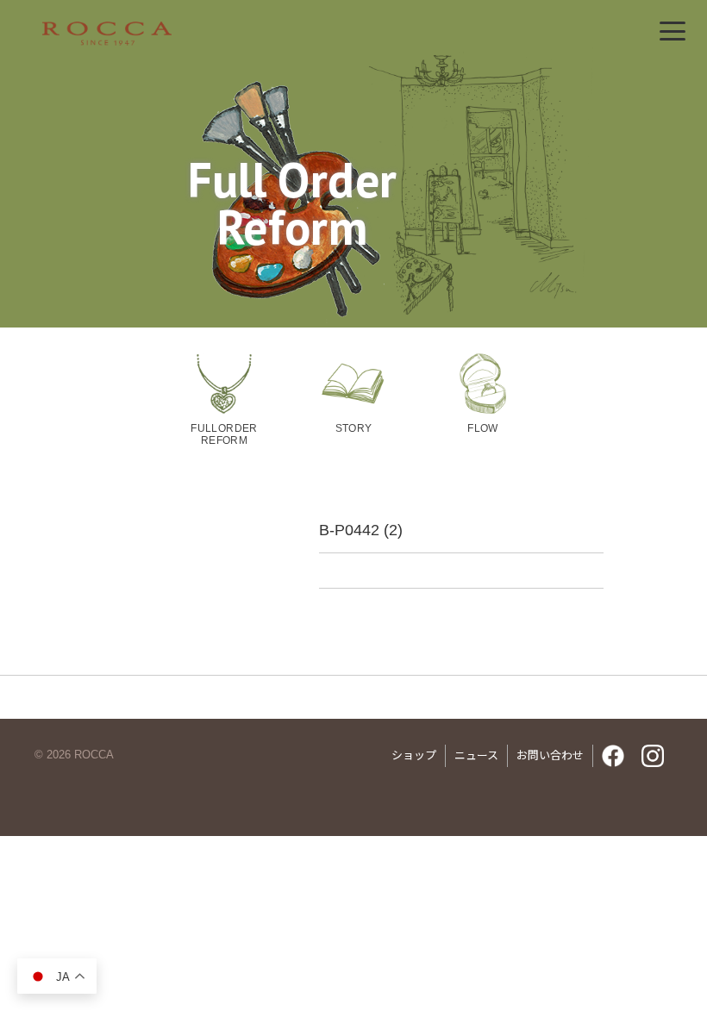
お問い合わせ (550, 755)
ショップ (413, 755)
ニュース (476, 755)
